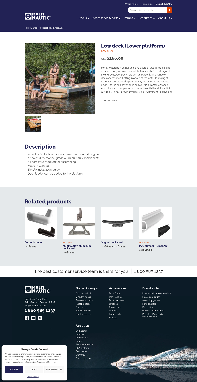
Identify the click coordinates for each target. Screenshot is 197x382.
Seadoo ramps (83, 314)
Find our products (85, 358)
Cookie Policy (33, 376)
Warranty (80, 355)
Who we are (82, 337)
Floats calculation (151, 297)
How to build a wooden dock (156, 293)
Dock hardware (116, 300)
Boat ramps (81, 307)
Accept (13, 369)
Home (28, 27)
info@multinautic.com (35, 305)
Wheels (113, 317)
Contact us (81, 331)
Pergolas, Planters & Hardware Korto (152, 315)
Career (79, 341)
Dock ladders (116, 297)
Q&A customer (83, 348)
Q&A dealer (81, 351)
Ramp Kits (147, 307)
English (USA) (163, 4)
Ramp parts (115, 314)
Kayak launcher (83, 310)
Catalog (80, 334)
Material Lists (149, 304)
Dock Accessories (42, 27)
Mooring (113, 310)
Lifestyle (57, 27)
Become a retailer (85, 344)
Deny (33, 369)
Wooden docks (83, 297)
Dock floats (114, 293)
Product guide (110, 100)
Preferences (54, 369)
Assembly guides (151, 300)
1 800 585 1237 (148, 271)
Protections (115, 307)
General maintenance (153, 310)
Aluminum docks (84, 293)
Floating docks (83, 304)
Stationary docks (84, 300)
